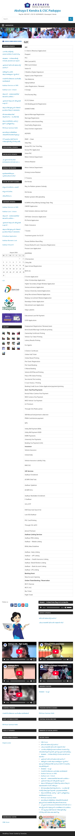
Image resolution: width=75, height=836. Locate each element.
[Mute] (65, 607)
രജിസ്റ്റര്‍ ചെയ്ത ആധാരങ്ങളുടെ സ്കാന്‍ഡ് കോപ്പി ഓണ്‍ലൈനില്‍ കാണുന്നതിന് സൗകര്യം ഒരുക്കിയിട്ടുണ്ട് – (10, 73)
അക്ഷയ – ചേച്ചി (44, 692)
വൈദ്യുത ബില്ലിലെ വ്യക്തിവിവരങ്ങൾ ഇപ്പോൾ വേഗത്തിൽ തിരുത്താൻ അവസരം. (11, 133)
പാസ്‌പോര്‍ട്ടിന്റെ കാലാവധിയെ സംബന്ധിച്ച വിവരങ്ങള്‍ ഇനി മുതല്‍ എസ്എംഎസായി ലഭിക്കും (11, 53)
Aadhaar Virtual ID (8, 245)
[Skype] (26, 605)
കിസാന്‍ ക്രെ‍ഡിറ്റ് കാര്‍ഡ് (47, 618)
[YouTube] (23, 605)
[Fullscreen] (34, 659)
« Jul (3, 280)
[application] (56, 607)
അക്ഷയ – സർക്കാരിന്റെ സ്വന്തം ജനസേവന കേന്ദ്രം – (11, 59)
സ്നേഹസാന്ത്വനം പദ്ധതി (10, 187)
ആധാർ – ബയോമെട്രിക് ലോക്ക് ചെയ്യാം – (10, 95)
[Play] (41, 607)
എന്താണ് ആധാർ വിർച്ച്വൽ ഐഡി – (11, 102)
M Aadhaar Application (9, 236)
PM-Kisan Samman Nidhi (10, 128)
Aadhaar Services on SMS (10, 85)
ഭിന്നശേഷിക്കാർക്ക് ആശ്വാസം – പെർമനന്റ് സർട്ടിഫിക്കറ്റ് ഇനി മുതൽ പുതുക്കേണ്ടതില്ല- (10, 116)
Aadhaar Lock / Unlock (9, 90)
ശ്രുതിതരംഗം (7, 196)
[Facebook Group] (15, 605)
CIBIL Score (44, 742)
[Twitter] (19, 605)
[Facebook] (12, 605)
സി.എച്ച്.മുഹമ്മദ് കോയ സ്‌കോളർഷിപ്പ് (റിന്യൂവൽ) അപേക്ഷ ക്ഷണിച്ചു (11, 140)
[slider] (69, 607)
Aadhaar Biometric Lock (9, 240)
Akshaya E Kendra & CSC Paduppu (37, 10)
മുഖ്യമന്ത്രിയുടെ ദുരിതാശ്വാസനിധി (8, 175)
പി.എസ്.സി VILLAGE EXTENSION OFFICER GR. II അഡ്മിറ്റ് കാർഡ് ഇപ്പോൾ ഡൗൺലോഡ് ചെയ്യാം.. (10, 161)
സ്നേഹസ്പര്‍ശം (7, 191)
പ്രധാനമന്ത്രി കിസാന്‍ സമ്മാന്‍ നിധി (51, 622)
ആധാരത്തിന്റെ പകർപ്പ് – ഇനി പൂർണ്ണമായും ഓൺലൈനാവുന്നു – (10, 122)
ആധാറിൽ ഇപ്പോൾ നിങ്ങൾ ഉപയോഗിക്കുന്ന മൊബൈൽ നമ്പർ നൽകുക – (11, 109)
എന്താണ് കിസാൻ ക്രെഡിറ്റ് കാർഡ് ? (11, 66)
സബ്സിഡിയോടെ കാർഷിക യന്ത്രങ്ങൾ (11, 80)
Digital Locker (6, 743)
